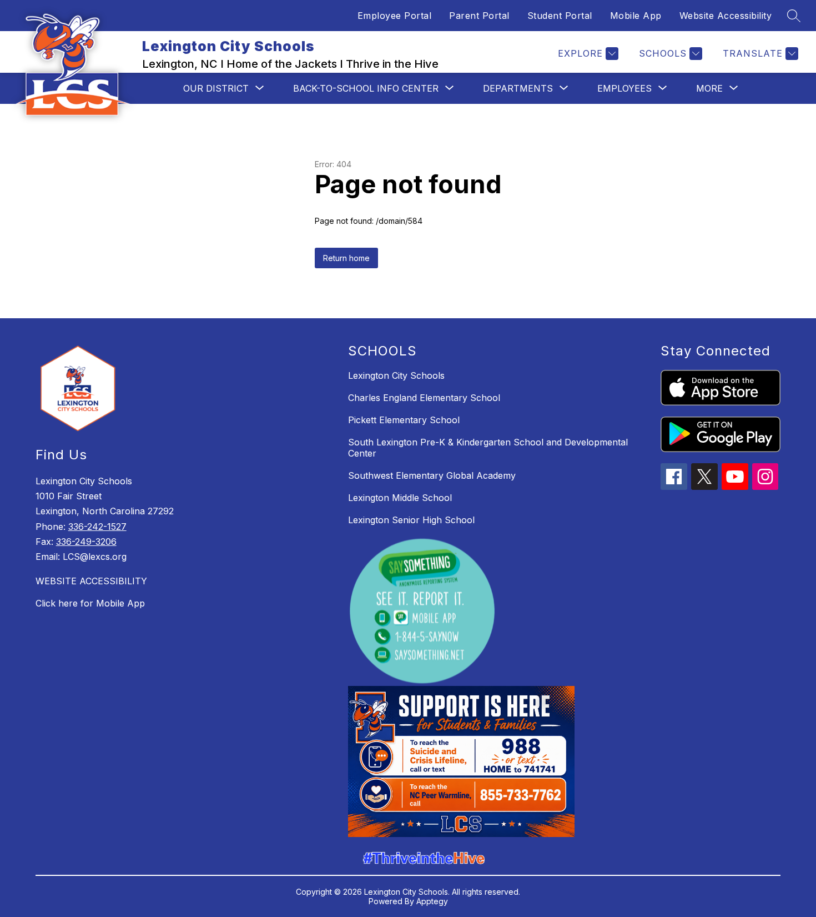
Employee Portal (394, 15)
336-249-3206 (86, 541)
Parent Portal (479, 15)
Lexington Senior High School (411, 519)
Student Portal (559, 15)
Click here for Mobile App (90, 603)
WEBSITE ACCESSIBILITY (91, 581)
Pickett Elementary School (404, 419)
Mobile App (636, 15)
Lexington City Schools (396, 375)
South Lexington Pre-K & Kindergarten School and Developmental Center (488, 448)
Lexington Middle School (400, 497)
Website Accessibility (725, 15)
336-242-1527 (97, 526)
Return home (346, 258)
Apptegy (432, 901)
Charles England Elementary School (424, 397)
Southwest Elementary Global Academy (432, 475)
